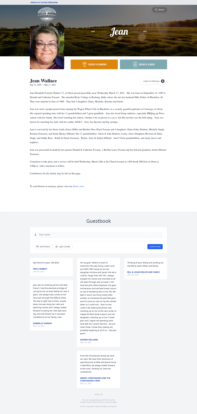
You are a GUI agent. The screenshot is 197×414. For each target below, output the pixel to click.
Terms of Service (106, 402)
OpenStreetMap (101, 406)
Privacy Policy (91, 402)
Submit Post (155, 246)
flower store (78, 186)
